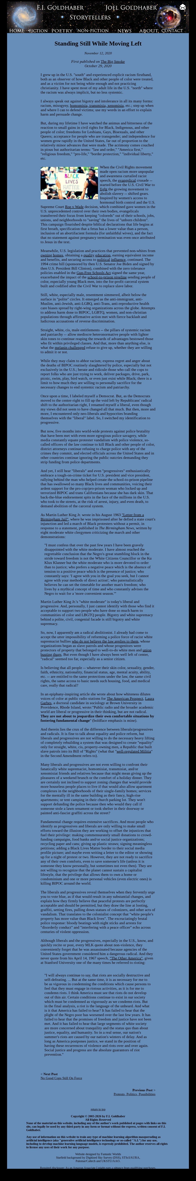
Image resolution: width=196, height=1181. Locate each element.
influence (118, 259)
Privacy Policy (175, 1179)
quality (88, 255)
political (103, 259)
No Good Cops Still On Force (61, 1078)
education (102, 255)
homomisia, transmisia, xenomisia (97, 105)
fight (103, 189)
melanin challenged (70, 347)
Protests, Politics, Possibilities (134, 1094)
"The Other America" (126, 958)
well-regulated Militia (134, 751)
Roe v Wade (74, 207)
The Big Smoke (113, 61)
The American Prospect (125, 698)
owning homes (52, 255)
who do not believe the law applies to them (105, 641)
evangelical (127, 180)
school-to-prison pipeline (107, 277)
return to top (98, 1109)
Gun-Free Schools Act (94, 273)
